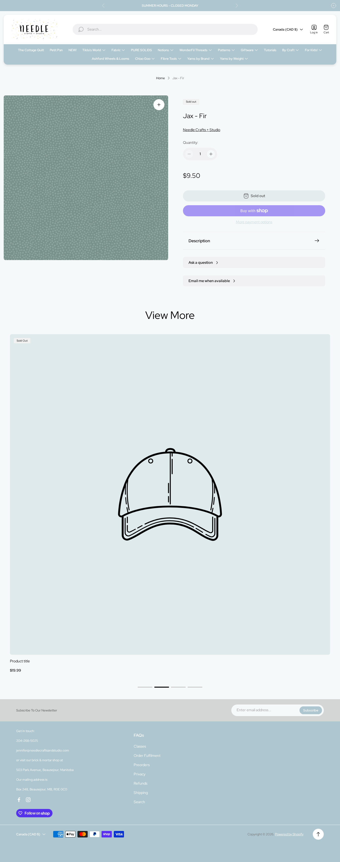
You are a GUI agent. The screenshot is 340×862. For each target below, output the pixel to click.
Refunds (140, 783)
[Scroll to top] (318, 834)
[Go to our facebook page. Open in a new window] (19, 799)
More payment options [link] (254, 222)
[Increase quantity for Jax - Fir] (211, 154)
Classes (140, 746)
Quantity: (190, 142)
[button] (145, 687)
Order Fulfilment (147, 755)
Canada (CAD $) (285, 29)
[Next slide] (236, 5)
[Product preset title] (170, 494)
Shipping (141, 792)
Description (199, 240)
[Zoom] (158, 104)
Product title (20, 661)
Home (160, 78)
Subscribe (310, 710)
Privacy (139, 774)
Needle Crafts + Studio (201, 129)
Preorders (142, 764)
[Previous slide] (103, 5)
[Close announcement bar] (333, 5)
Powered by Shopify (289, 834)
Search (139, 801)
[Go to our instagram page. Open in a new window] (28, 799)
